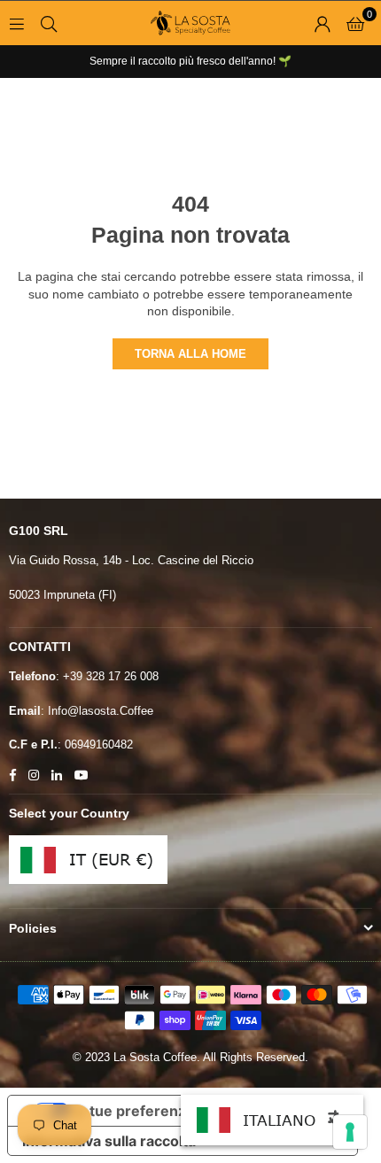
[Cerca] (49, 23)
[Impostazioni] (322, 23)
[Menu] (17, 23)
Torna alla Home (190, 354)
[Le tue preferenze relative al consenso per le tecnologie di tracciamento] (350, 1132)
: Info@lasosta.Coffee (97, 710)
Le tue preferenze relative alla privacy (200, 1111)
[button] (355, 23)
